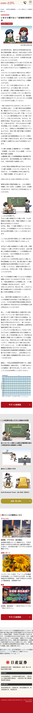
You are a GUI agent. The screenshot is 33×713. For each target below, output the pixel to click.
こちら (18, 653)
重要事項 (2, 651)
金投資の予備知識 (6, 23)
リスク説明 (10, 651)
